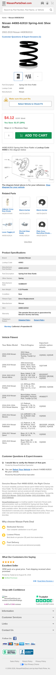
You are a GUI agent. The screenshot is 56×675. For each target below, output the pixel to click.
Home (4, 18)
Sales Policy (14, 661)
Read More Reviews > (45, 581)
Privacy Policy (41, 661)
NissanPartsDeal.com (10, 502)
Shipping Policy (24, 320)
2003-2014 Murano (9, 495)
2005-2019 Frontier (24, 495)
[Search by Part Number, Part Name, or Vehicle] (51, 9)
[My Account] (47, 3)
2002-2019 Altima (38, 495)
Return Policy (39, 320)
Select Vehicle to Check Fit (30, 104)
